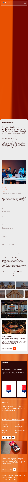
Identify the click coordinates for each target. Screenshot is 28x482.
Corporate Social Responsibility (19, 435)
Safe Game (17, 441)
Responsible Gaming (20, 438)
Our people (17, 432)
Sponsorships (5, 435)
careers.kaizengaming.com (13, 428)
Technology (5, 438)
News (3, 441)
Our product (5, 432)
